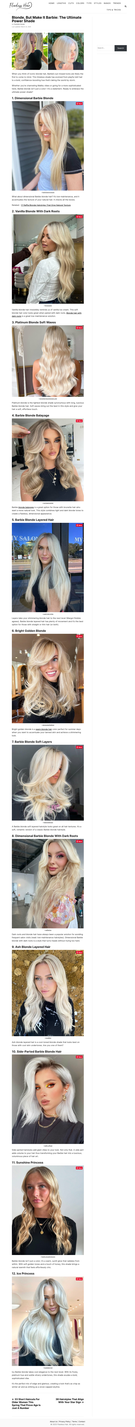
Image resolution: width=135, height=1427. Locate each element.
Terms (74, 1422)
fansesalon (48, 305)
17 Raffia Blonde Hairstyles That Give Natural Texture (46, 205)
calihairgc (48, 930)
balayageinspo (48, 822)
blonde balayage (26, 507)
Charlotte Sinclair (19, 24)
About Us (53, 1422)
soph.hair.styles (48, 614)
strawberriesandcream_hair (48, 398)
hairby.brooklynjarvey (48, 1257)
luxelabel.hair (48, 1368)
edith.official (48, 1146)
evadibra (48, 1038)
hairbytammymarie (48, 192)
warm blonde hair (44, 729)
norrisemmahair (48, 503)
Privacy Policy (64, 1422)
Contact (82, 1422)
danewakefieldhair (48, 725)
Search (120, 48)
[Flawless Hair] (22, 6)
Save (80, 104)
